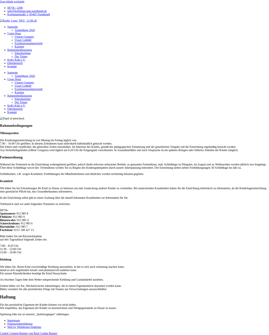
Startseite (12, 26)
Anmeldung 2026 (25, 30)
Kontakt (12, 66)
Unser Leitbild (23, 40)
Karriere (19, 46)
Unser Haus (14, 33)
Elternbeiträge (23, 53)
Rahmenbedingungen (19, 49)
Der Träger (21, 56)
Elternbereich (15, 63)
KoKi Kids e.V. (16, 59)
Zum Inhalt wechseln (12, 1)
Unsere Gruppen (24, 36)
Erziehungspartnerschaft (28, 43)
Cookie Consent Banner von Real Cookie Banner (28, 333)
